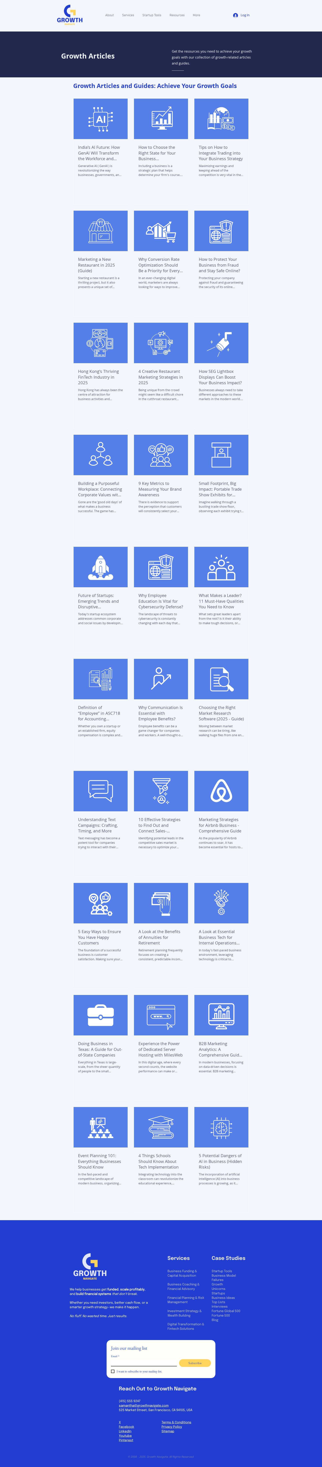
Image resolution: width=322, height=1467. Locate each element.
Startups (218, 1293)
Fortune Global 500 (226, 1311)
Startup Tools (222, 1271)
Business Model (224, 1275)
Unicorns (218, 1289)
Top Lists (218, 1302)
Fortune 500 (221, 1315)
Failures (218, 1280)
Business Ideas (223, 1298)
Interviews (220, 1306)
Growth (217, 1284)
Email (115, 1356)
